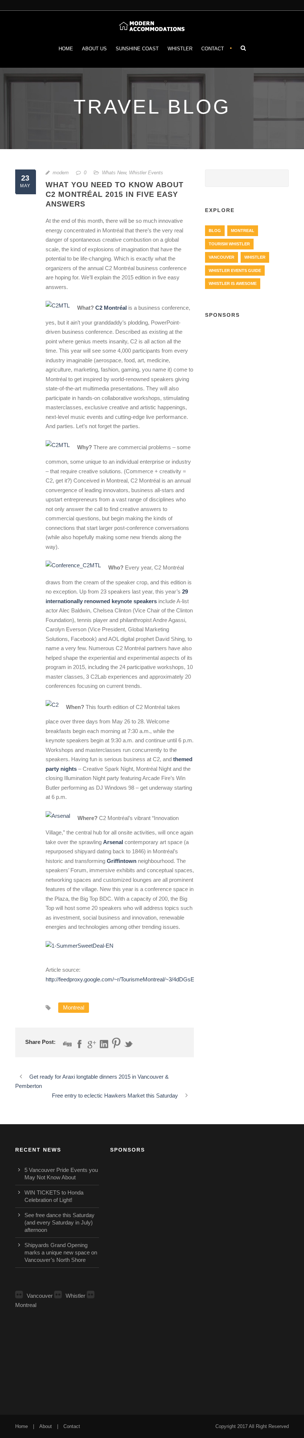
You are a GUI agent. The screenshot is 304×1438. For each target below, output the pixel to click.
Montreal (73, 1007)
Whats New (114, 172)
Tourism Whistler (229, 244)
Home (66, 48)
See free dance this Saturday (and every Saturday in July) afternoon (59, 1222)
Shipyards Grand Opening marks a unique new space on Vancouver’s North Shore (60, 1252)
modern (61, 172)
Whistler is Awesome (233, 283)
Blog (215, 230)
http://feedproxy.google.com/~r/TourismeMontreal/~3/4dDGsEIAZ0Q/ (129, 979)
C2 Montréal (111, 308)
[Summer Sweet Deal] (83, 948)
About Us (94, 48)
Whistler (180, 48)
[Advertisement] (247, 365)
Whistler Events (146, 172)
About (45, 1426)
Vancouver (221, 257)
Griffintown (121, 861)
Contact (212, 48)
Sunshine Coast (137, 48)
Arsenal (113, 842)
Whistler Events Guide (235, 270)
